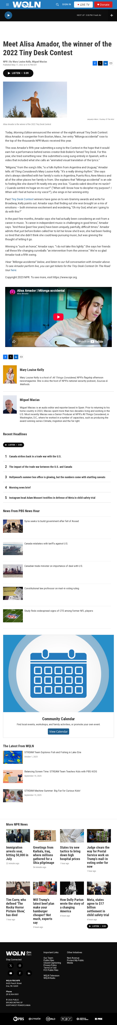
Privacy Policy (50, 965)
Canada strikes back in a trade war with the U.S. (35, 456)
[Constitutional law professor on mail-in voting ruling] (13, 593)
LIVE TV (84, 4)
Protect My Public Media (75, 961)
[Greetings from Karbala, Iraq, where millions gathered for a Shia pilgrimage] (45, 835)
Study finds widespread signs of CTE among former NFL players (58, 610)
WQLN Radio (49, 978)
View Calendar (58, 731)
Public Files (49, 960)
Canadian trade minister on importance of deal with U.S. (53, 566)
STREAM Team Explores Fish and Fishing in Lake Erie (52, 752)
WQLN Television (51, 976)
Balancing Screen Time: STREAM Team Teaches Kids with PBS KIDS (60, 771)
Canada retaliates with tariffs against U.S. (46, 543)
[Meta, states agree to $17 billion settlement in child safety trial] (99, 888)
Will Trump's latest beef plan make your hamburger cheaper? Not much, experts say (43, 911)
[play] (8, 15)
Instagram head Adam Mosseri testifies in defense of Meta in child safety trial (52, 497)
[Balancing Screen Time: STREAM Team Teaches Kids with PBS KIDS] (13, 776)
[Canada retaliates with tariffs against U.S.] (13, 548)
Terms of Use (50, 968)
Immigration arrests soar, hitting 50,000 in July (17, 853)
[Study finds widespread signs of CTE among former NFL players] (13, 615)
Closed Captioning (52, 963)
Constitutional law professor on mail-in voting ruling (51, 588)
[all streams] (112, 15)
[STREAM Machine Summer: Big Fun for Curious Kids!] (13, 795)
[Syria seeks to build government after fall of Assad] (13, 526)
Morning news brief (20, 487)
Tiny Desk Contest (22, 199)
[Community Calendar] (58, 673)
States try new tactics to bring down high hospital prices (70, 853)
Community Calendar (58, 719)
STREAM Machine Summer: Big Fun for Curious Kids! (52, 790)
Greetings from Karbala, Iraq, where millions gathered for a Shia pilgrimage (43, 855)
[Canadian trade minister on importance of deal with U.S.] (13, 571)
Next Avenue (73, 958)
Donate (104, 4)
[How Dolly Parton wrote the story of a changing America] (72, 888)
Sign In (66, 4)
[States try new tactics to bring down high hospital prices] (72, 835)
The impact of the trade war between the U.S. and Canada (40, 466)
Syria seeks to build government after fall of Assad (51, 521)
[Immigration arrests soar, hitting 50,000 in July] (18, 835)
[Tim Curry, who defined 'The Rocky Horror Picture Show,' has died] (18, 888)
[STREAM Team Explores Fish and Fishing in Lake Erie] (13, 757)
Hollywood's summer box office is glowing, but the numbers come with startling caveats (57, 477)
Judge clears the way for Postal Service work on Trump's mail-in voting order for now (98, 857)
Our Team (48, 958)
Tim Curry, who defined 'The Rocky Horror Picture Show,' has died (16, 907)
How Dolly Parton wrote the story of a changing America (72, 905)
